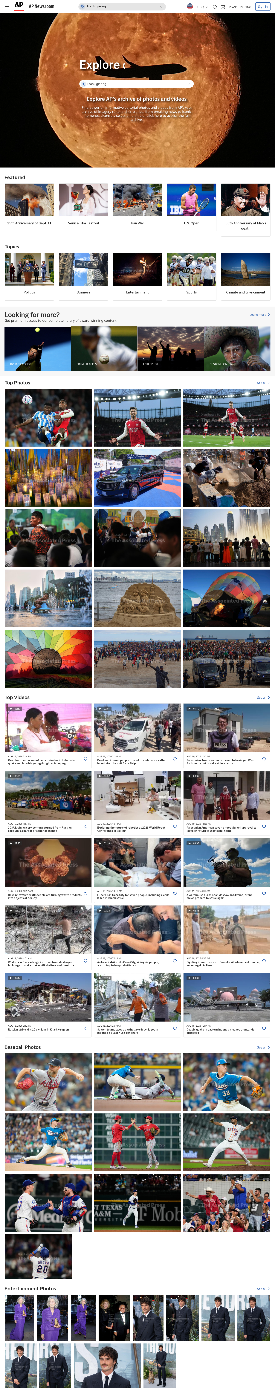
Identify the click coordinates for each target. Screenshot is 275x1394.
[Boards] (214, 7)
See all (262, 383)
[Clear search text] (161, 6)
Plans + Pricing (240, 7)
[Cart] (223, 7)
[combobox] (199, 6)
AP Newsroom (41, 6)
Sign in (263, 6)
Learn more (258, 315)
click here (154, 115)
